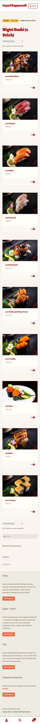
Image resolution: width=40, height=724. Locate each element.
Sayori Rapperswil (14, 5)
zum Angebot (8, 598)
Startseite (6, 20)
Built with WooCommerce (21, 711)
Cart (31, 718)
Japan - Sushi (14, 20)
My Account (6, 720)
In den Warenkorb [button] (33, 87)
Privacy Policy (7, 711)
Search (20, 720)
